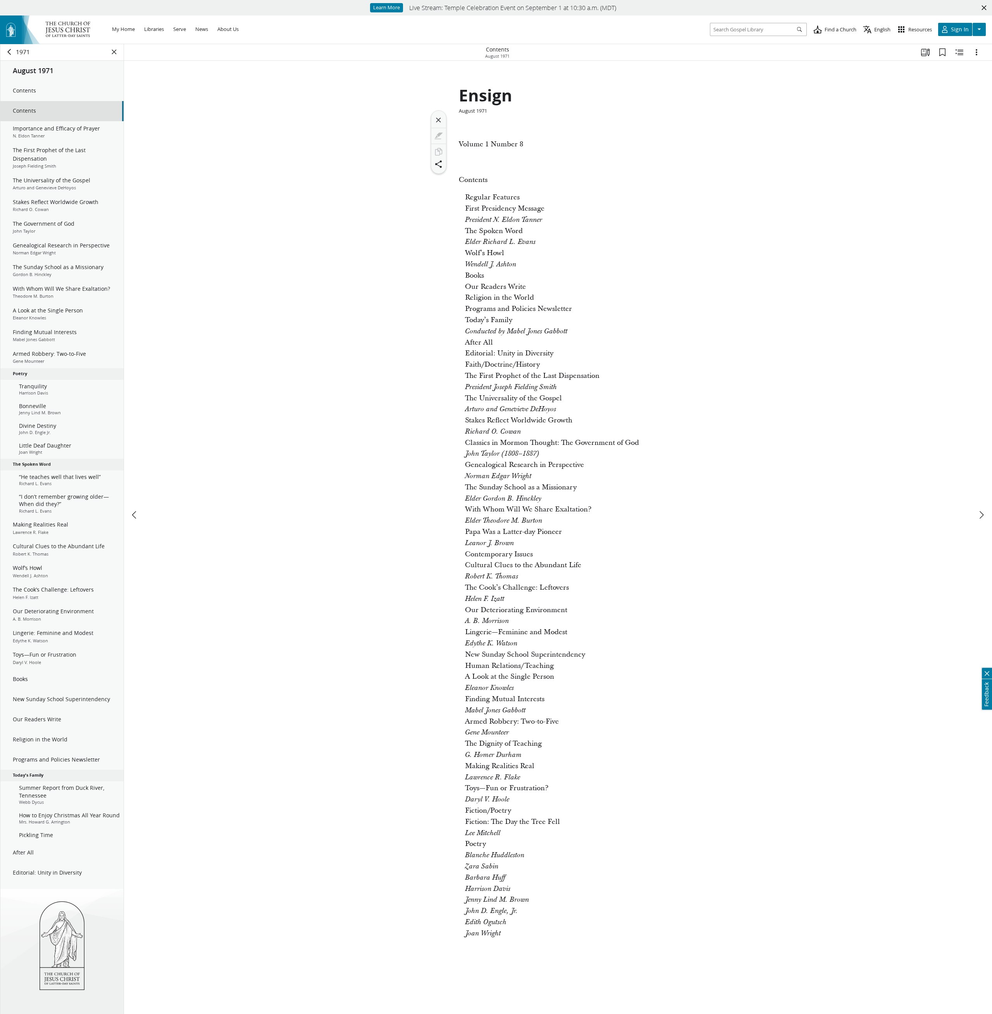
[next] (981, 515)
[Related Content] (959, 52)
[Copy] (438, 152)
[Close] (438, 120)
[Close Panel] (114, 52)
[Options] (976, 52)
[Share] (438, 164)
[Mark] (438, 136)
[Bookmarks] (942, 52)
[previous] (135, 515)
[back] (9, 52)
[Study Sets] (925, 52)
